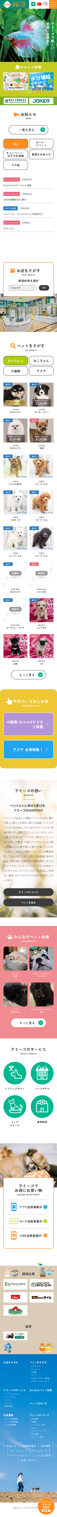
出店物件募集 (28, 1446)
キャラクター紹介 (38, 1424)
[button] (21, 92)
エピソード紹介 (37, 1437)
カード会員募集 (11, 1422)
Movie (33, 1428)
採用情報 (46, 1446)
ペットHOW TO (38, 1403)
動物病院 (8, 1406)
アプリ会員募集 (11, 1419)
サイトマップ (39, 1450)
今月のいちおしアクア (40, 1381)
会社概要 (34, 1419)
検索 (44, 288)
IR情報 (33, 1422)
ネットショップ (18, 1450)
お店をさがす (10, 1362)
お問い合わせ (28, 1460)
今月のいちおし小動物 (40, 1378)
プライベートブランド (40, 1431)
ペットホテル (10, 1397)
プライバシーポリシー (18, 1455)
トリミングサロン (12, 1394)
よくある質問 (43, 1455)
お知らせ (11, 1446)
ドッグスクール (8, 1401)
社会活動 (34, 1434)
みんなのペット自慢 (41, 1390)
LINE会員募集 (10, 1424)
